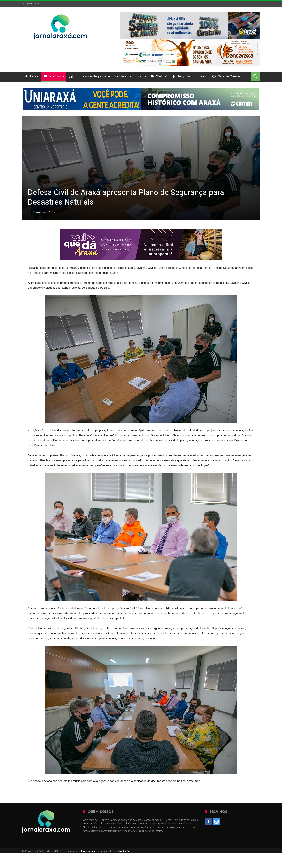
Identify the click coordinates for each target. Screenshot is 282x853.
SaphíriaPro (124, 851)
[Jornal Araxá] (60, 12)
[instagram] (216, 821)
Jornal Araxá (88, 851)
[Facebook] (208, 821)
